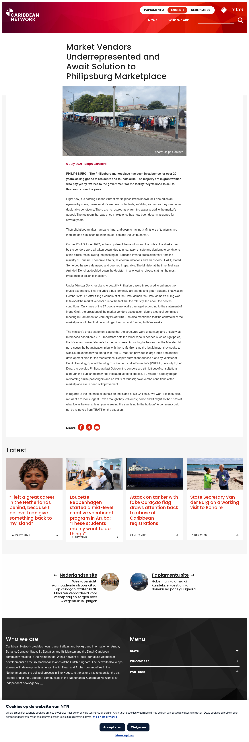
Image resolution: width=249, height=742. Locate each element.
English (177, 10)
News (152, 20)
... (41, 683)
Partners (138, 672)
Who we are (178, 20)
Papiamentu (154, 10)
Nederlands (201, 10)
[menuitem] (153, 20)
